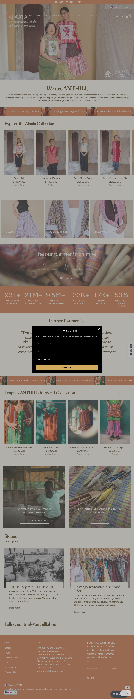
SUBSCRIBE (67, 367)
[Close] (99, 329)
